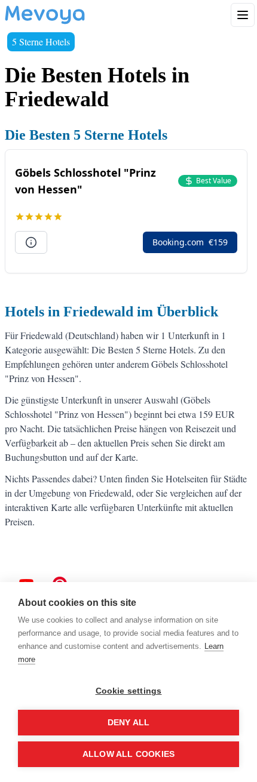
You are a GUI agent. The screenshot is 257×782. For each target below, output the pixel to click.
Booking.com (190, 242)
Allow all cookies (128, 754)
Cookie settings (129, 690)
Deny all (129, 722)
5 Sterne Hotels (41, 41)
